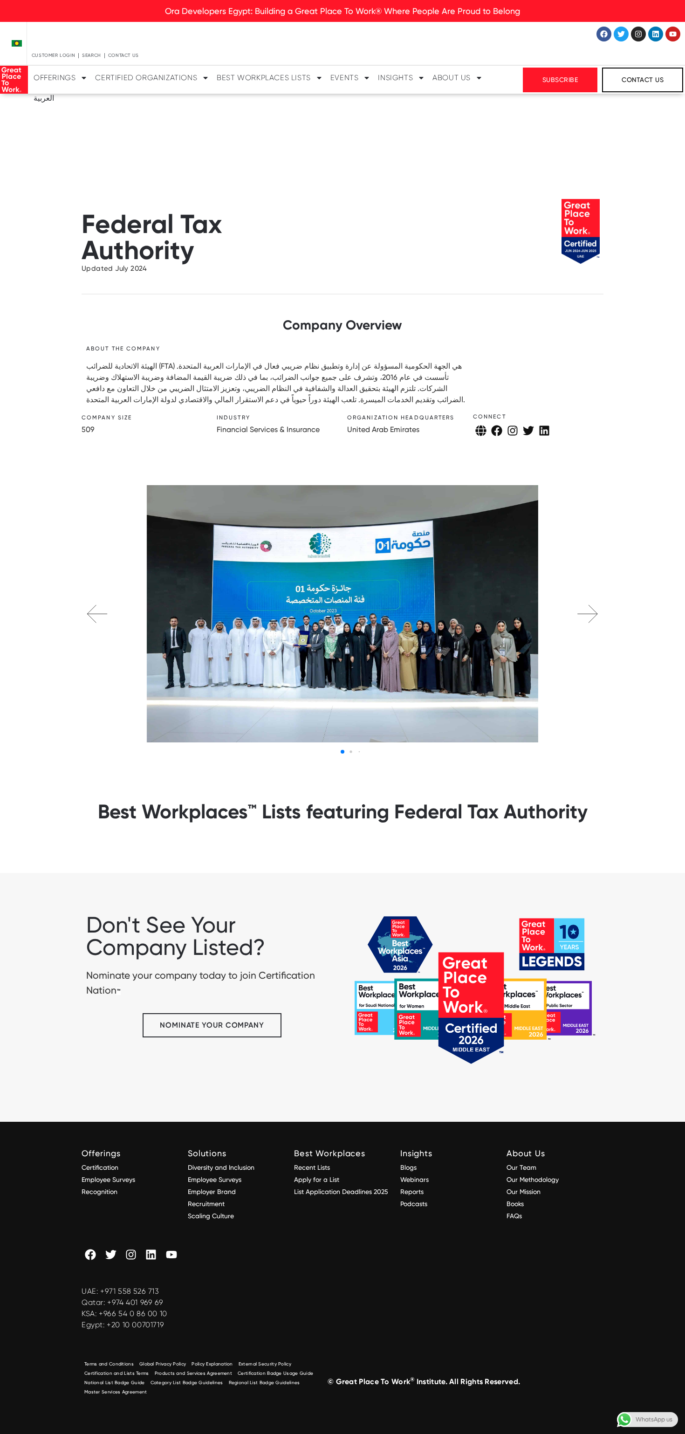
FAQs (514, 1216)
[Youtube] (672, 34)
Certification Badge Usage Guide (275, 1373)
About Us (451, 77)
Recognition (99, 1191)
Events (344, 77)
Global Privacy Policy (162, 1363)
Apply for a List (316, 1179)
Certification (100, 1167)
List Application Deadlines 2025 (341, 1191)
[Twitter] (621, 34)
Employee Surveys (108, 1179)
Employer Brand (212, 1191)
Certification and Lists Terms (116, 1373)
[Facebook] (603, 34)
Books (515, 1204)
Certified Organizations (146, 77)
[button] (587, 614)
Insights (395, 77)
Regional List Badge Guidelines (264, 1382)
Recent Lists (312, 1167)
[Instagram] (638, 34)
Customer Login (53, 55)
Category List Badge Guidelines (187, 1382)
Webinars (414, 1179)
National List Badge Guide (114, 1382)
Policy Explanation (212, 1363)
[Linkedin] (655, 34)
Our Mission (524, 1191)
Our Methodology (534, 1179)
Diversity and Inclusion (221, 1167)
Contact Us (123, 55)
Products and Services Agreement (193, 1373)
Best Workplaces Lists (264, 77)
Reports (412, 1191)
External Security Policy (265, 1363)
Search (91, 55)
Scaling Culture (211, 1216)
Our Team (521, 1167)
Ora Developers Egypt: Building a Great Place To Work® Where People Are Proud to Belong (342, 11)
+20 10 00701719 (135, 1324)
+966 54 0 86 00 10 (133, 1313)
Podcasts (413, 1204)
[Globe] (481, 431)
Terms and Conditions (109, 1363)
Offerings (54, 77)
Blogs (408, 1167)
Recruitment (206, 1204)
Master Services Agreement (115, 1391)
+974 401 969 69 (135, 1302)
